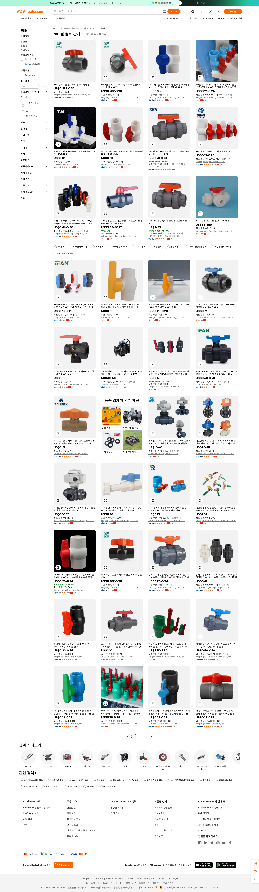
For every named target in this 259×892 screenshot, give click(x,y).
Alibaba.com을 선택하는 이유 (36, 807)
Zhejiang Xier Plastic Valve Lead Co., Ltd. (72, 94)
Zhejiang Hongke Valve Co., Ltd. (210, 161)
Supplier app (131, 865)
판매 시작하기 (204, 813)
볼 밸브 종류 (73, 786)
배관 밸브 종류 (109, 786)
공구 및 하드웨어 (71, 28)
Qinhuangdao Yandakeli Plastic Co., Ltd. (214, 231)
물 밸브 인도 (175, 247)
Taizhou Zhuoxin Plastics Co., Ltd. (116, 164)
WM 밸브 (100, 780)
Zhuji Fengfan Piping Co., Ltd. (67, 317)
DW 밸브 (60, 247)
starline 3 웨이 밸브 (80, 780)
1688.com (98, 878)
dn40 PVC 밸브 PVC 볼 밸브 (182, 780)
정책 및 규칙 (72, 836)
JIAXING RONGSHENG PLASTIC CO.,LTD (215, 453)
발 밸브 (135, 780)
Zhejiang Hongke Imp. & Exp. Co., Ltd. (71, 233)
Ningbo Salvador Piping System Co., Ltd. (166, 520)
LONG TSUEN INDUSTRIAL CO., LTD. (118, 384)
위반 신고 (158, 836)
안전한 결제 (72, 807)
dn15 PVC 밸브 (57, 780)
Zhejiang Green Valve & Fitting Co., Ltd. (166, 97)
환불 (156, 824)
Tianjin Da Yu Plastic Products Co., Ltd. (166, 386)
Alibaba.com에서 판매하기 (210, 807)
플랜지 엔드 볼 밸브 (155, 780)
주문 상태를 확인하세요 (209, 819)
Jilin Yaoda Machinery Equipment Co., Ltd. (73, 384)
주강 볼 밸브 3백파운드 (224, 247)
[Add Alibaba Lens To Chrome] (63, 865)
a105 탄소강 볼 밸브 (65, 253)
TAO (153, 878)
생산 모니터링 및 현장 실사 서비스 (82, 830)
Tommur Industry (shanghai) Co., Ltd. (71, 453)
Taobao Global (141, 878)
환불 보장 (71, 813)
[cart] (202, 12)
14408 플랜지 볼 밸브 (197, 247)
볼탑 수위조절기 (30, 786)
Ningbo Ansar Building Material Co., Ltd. (214, 97)
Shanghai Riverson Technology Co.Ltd (166, 317)
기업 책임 (27, 819)
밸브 (86, 28)
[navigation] (34, 382)
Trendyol (161, 878)
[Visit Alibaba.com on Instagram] (218, 843)
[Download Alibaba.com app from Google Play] (226, 865)
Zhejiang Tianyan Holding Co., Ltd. (69, 164)
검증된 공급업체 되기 (208, 824)
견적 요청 (115, 813)
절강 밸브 (206, 780)
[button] (164, 11)
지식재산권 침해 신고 (164, 830)
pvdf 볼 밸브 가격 (80, 247)
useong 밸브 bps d (119, 247)
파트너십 (202, 830)
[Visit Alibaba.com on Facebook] (200, 843)
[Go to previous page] (127, 736)
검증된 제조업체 (118, 807)
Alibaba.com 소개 (31, 801)
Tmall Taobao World (115, 878)
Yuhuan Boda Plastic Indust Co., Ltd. (117, 317)
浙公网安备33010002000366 (178, 887)
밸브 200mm (118, 780)
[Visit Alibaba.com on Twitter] (212, 843)
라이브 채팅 (159, 813)
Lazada (129, 878)
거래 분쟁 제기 (161, 819)
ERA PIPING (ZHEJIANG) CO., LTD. (164, 236)
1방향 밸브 (90, 786)
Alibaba (55, 28)
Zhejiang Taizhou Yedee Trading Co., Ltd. (119, 520)
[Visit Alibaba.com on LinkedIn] (206, 843)
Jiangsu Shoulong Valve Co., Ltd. (163, 453)
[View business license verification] (156, 887)
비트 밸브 (99, 247)
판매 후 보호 (72, 824)
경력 (25, 824)
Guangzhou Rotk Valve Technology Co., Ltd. (74, 520)
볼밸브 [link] (104, 28)
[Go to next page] (163, 736)
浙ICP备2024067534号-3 (206, 887)
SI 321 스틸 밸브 (225, 780)
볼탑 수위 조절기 (52, 786)
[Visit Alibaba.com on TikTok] (230, 843)
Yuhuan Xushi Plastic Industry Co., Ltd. (118, 236)
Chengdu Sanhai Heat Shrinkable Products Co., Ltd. (217, 520)
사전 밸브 (158, 247)
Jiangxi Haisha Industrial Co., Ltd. (69, 590)
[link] (255, 863)
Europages (173, 878)
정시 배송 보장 (73, 819)
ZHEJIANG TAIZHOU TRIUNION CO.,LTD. (214, 317)
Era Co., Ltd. (153, 166)
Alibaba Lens (39, 865)
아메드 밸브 (140, 247)
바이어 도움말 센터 (163, 807)
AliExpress (87, 878)
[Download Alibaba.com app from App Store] (204, 865)
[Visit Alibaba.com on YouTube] (224, 843)
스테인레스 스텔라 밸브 (33, 780)
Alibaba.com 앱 (157, 865)
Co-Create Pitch (30, 813)
